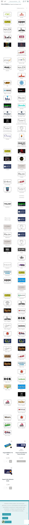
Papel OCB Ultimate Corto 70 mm (21, 453)
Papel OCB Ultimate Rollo (7, 480)
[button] (10, 461)
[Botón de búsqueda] (19, 1)
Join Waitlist (21, 461)
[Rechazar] (27, 513)
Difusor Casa (7, 219)
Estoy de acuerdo (6, 514)
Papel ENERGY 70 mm (8, 453)
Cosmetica (21, 196)
